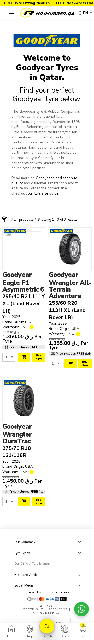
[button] (11, 13)
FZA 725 (45, 605)
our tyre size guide (42, 193)
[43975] (24, 501)
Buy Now (38, 357)
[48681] (24, 357)
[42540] (70, 363)
